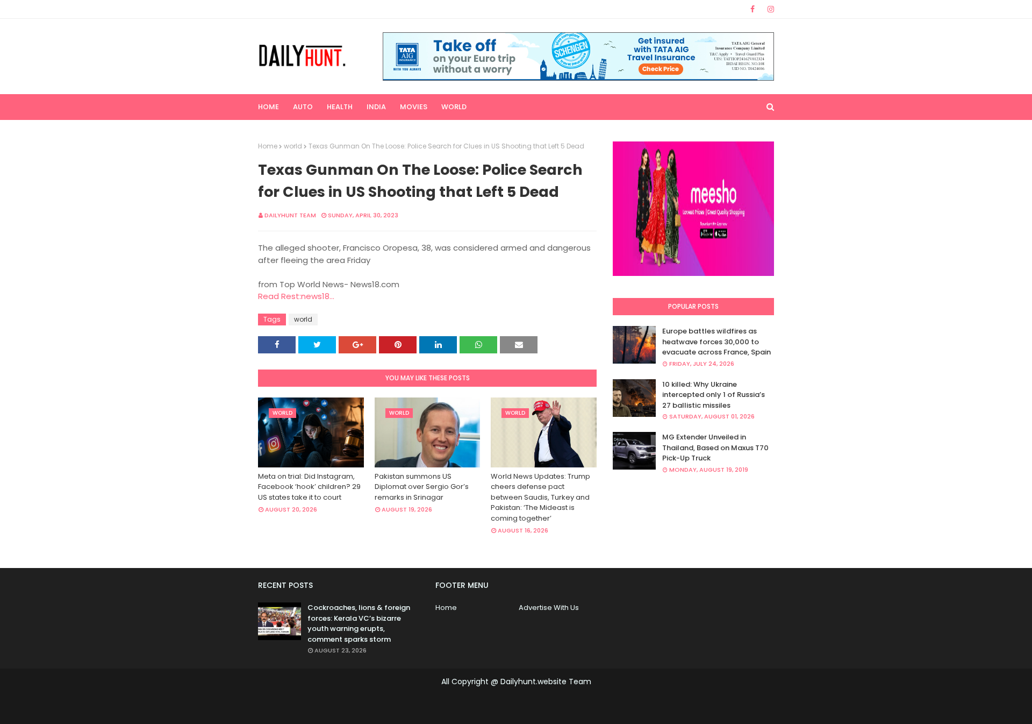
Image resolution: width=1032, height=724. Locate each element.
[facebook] (752, 9)
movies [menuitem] (413, 107)
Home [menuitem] (268, 107)
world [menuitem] (454, 107)
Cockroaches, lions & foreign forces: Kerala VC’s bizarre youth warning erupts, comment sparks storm (358, 623)
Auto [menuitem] (303, 107)
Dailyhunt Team (290, 215)
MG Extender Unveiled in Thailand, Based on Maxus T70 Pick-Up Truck (715, 447)
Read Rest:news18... (296, 296)
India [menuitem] (376, 107)
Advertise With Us (549, 607)
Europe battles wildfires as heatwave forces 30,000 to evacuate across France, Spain (716, 341)
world (293, 146)
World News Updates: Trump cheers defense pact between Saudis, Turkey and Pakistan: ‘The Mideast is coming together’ (540, 497)
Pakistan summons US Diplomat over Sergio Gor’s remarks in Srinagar (422, 486)
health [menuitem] (340, 107)
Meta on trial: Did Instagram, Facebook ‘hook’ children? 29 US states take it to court (309, 486)
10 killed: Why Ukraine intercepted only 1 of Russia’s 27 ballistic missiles (713, 394)
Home (267, 146)
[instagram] (769, 9)
